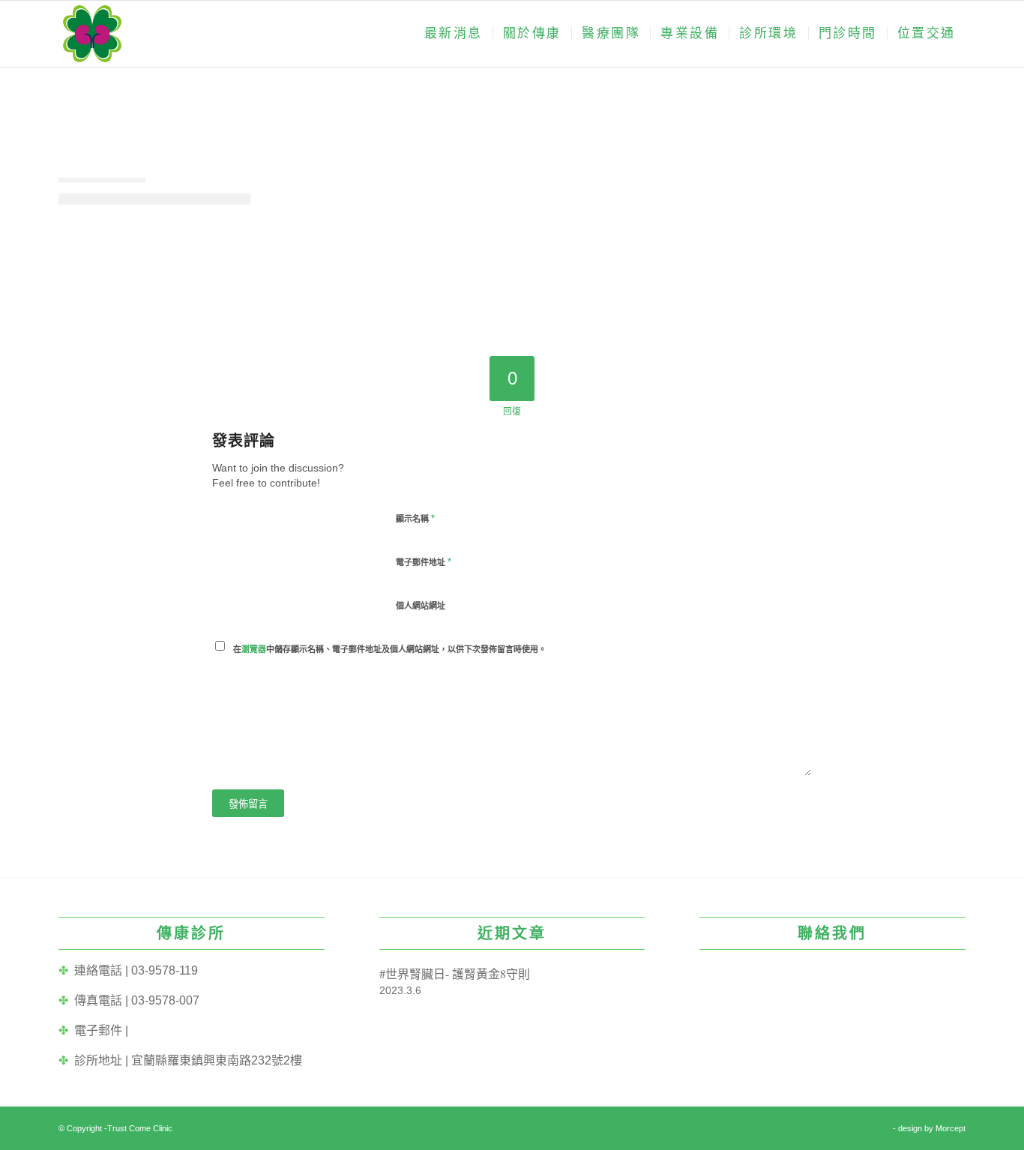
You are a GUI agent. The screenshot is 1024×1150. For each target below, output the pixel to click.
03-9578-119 (164, 970)
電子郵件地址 (423, 562)
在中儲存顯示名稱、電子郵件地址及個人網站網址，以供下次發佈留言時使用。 (389, 649)
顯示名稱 (415, 518)
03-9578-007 (165, 1000)
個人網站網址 (420, 605)
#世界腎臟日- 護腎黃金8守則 (454, 973)
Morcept (951, 1128)
